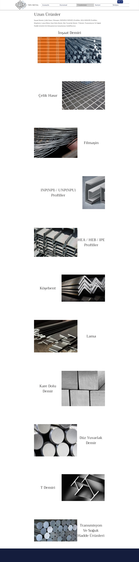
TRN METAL (33, 5)
